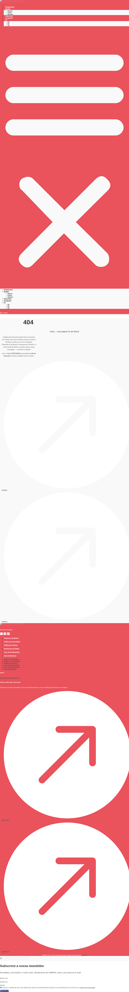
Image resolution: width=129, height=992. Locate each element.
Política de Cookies (11, 645)
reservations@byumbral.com (9, 678)
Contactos (9, 18)
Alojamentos (9, 7)
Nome (2, 978)
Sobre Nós (9, 16)
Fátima (10, 12)
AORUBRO (84, 955)
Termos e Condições (11, 638)
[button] (64, 157)
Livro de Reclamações (12, 652)
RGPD (2, 985)
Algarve (10, 11)
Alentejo (10, 14)
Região (7, 9)
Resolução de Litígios (11, 648)
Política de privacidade (12, 641)
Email (2, 982)
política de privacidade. (87, 987)
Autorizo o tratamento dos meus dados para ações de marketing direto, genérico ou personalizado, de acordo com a (48, 987)
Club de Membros (10, 656)
